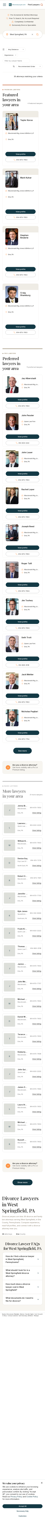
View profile (20, 154)
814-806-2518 (24, 665)
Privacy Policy (16, 1497)
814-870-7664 (24, 591)
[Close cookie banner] (42, 1483)
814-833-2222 (24, 443)
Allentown (22, 1314)
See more (22, 751)
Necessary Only (22, 1511)
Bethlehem (30, 1315)
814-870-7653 (21, 160)
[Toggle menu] (4, 4)
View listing (36, 813)
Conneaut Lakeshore (13, 1315)
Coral (35, 1314)
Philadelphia (16, 1314)
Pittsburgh (36, 1315)
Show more (23, 1182)
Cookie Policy (32, 1497)
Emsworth (40, 1314)
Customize (22, 1516)
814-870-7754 (23, 739)
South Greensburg (23, 1315)
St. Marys (4, 1315)
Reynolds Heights (29, 1314)
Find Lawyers (34, 5)
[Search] (37, 34)
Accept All (22, 1506)
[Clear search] (32, 34)
